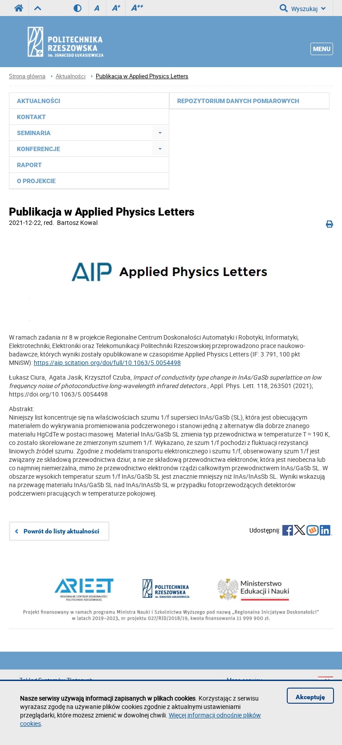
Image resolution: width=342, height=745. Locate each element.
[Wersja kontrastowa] (80, 8)
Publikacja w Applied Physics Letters (142, 76)
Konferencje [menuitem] (38, 148)
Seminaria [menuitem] (34, 132)
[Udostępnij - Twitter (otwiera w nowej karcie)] (299, 531)
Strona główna (27, 76)
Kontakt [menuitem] (31, 116)
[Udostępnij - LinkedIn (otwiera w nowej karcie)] (326, 531)
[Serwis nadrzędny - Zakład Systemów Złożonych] (37, 8)
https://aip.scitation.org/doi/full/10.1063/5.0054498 (107, 362)
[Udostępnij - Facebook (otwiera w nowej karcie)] (287, 531)
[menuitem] (160, 133)
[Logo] (171, 277)
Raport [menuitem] (29, 164)
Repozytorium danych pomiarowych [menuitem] (238, 100)
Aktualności (71, 76)
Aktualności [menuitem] (38, 100)
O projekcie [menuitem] (36, 180)
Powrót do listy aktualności (61, 531)
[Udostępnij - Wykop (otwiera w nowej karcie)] (312, 531)
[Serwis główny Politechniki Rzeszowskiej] (18, 8)
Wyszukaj (304, 8)
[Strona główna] (89, 41)
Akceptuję (310, 697)
